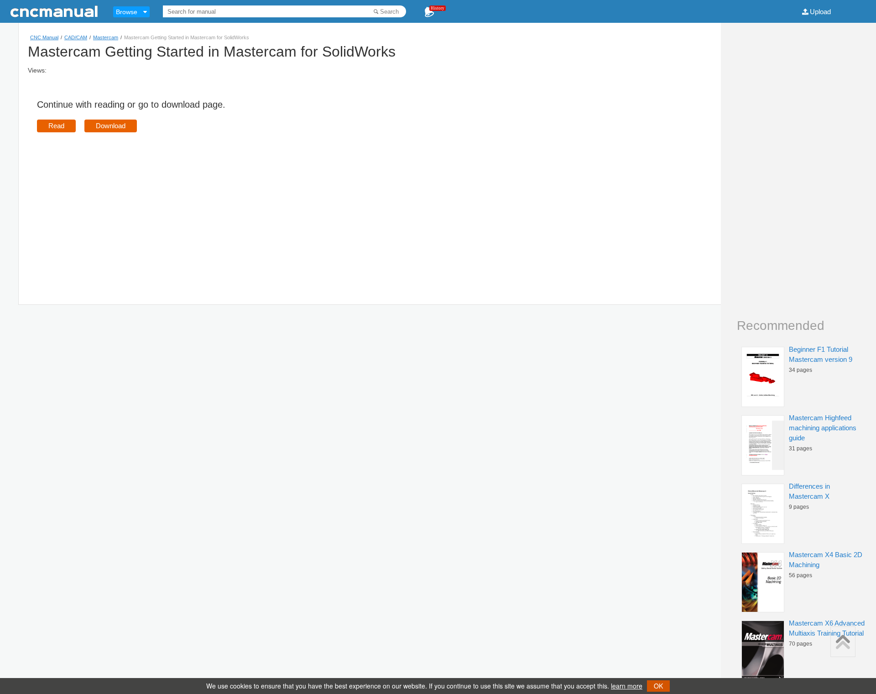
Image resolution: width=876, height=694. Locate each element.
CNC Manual (44, 37)
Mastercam (105, 37)
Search (389, 11)
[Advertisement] (113, 205)
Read (56, 126)
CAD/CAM (75, 37)
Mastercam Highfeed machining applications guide (822, 428)
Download (110, 126)
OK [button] (658, 685)
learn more (626, 685)
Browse (126, 12)
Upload (820, 12)
